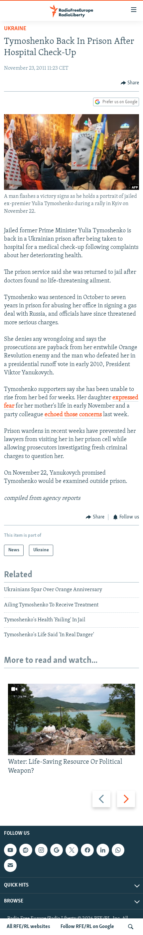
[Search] (131, 926)
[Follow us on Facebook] (87, 850)
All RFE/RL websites (28, 926)
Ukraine (15, 29)
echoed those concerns (73, 415)
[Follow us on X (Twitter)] (72, 850)
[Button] (130, 83)
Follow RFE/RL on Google (87, 926)
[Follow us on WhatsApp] (118, 850)
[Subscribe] (10, 865)
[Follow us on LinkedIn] (102, 850)
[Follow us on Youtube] (10, 850)
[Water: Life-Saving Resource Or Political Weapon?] (71, 719)
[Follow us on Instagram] (41, 850)
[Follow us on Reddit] (25, 850)
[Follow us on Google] (56, 850)
